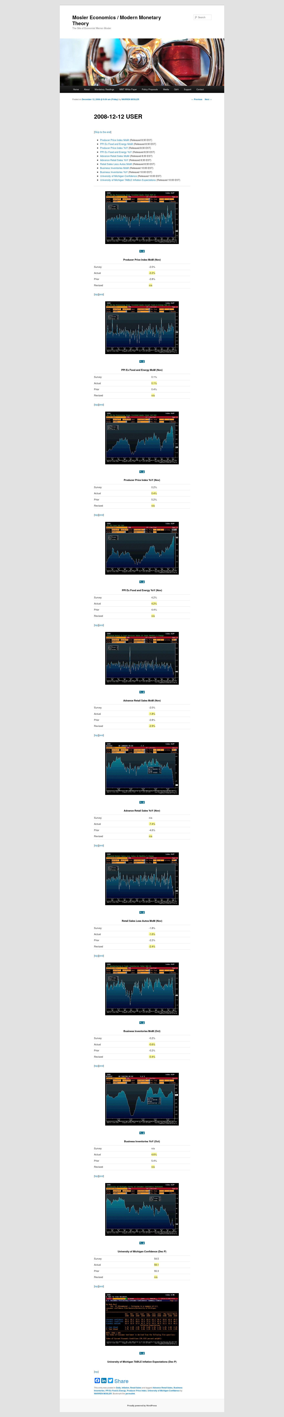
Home (76, 89)
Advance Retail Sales (163, 1387)
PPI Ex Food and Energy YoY (116, 152)
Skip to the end (103, 132)
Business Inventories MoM (114, 168)
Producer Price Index (137, 1390)
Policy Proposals (150, 89)
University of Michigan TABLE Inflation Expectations (128, 180)
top (96, 294)
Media (166, 89)
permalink (130, 1393)
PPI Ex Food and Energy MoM (116, 144)
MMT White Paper (128, 89)
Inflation (125, 1387)
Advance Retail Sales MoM (114, 156)
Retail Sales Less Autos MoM (116, 164)
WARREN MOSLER (130, 99)
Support (187, 89)
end (101, 294)
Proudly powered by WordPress (142, 1405)
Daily (118, 1387)
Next (208, 99)
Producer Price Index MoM (114, 140)
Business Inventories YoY (114, 172)
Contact (200, 89)
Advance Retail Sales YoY (114, 160)
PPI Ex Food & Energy (116, 1390)
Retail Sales (135, 1387)
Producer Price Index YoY (114, 148)
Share (121, 1380)
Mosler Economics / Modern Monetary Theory (116, 20)
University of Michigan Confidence (118, 176)
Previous (196, 99)
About (87, 89)
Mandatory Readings (104, 89)
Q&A (176, 89)
